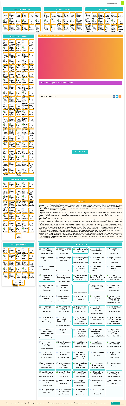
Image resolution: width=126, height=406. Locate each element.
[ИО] (18, 55)
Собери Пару (80, 367)
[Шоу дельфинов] (31, 164)
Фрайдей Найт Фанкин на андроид (114, 323)
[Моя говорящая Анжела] (79, 15)
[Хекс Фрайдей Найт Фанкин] (80, 331)
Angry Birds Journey (97, 367)
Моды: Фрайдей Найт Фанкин (97, 336)
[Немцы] (31, 126)
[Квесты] (31, 230)
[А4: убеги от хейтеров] (114, 343)
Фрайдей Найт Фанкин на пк (97, 323)
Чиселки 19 (114, 262)
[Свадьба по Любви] (114, 308)
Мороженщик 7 (97, 253)
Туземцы (97, 288)
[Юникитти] (12, 171)
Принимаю (115, 403)
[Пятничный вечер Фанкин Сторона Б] (63, 320)
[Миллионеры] (31, 119)
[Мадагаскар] (31, 113)
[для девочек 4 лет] (25, 251)
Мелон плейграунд (47, 253)
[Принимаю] (124, 403)
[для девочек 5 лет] (31, 251)
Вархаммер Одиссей (97, 313)
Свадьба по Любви (114, 311)
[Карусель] (6, 263)
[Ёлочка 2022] (46, 286)
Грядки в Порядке (63, 311)
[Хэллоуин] (25, 164)
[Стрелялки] (12, 28)
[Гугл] (12, 87)
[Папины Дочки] (18, 132)
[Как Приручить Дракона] (31, 100)
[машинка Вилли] (18, 119)
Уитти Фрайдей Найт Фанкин (114, 336)
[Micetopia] (97, 353)
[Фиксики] (31, 158)
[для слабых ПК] (6, 204)
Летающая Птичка (46, 367)
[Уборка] (25, 276)
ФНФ (63, 332)
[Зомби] (120, 15)
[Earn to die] (18, 62)
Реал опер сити (64, 253)
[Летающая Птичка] (46, 364)
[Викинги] (18, 81)
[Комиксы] (25, 107)
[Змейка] (114, 15)
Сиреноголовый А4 (64, 281)
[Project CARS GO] (80, 308)
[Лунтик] (6, 55)
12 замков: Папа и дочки (80, 279)
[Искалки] (18, 100)
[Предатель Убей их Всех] (46, 373)
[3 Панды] (18, 68)
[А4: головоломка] (46, 353)
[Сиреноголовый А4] (63, 277)
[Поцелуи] (25, 270)
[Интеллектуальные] (22, 283)
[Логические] (31, 204)
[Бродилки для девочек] (12, 251)
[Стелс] (12, 223)
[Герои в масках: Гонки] (97, 343)
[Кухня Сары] (12, 113)
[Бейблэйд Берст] (12, 74)
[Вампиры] (6, 81)
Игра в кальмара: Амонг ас (80, 292)
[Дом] (31, 257)
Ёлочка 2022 (47, 290)
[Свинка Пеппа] (79, 22)
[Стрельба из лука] (18, 223)
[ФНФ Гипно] (46, 276)
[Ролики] (12, 276)
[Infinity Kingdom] (97, 373)
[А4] (25, 42)
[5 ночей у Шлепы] (63, 297)
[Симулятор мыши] (12, 151)
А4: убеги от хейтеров (114, 346)
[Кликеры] (25, 204)
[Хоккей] (12, 230)
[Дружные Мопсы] (6, 94)
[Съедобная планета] (31, 49)
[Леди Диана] (97, 297)
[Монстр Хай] (6, 126)
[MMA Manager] (80, 373)
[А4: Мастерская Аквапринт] (80, 354)
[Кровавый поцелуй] (114, 267)
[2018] (6, 185)
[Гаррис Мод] (18, 191)
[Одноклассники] (120, 96)
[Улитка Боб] (95, 28)
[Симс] (6, 151)
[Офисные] (6, 270)
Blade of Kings (46, 322)
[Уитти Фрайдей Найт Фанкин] (114, 331)
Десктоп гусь (97, 262)
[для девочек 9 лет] (25, 257)
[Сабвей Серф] (88, 28)
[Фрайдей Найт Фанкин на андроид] (114, 319)
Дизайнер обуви (64, 346)
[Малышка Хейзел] (6, 119)
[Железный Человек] (12, 94)
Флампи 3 (80, 299)
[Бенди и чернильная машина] (6, 191)
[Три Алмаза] (46, 308)
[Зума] (6, 100)
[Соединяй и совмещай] (80, 258)
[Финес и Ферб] (6, 164)
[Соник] (38, 22)
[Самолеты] (31, 22)
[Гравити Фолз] (101, 15)
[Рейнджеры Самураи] (31, 145)
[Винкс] (25, 81)
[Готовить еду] (53, 15)
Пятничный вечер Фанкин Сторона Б (63, 325)
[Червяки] (25, 55)
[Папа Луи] (60, 22)
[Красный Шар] (18, 42)
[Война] (25, 15)
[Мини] (25, 171)
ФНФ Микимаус (80, 271)
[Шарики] (79, 28)
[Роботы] (18, 145)
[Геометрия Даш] (31, 42)
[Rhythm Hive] (63, 373)
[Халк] (12, 164)
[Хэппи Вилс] (114, 28)
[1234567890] (31, 55)
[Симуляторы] (31, 217)
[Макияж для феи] (80, 343)
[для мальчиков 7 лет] (18, 198)
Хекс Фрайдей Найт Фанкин (80, 336)
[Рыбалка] (25, 217)
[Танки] (19, 28)
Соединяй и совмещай (80, 262)
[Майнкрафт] (95, 22)
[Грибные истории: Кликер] (63, 267)
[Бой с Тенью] (25, 74)
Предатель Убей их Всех (46, 376)
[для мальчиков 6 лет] (12, 198)
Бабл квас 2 (114, 253)
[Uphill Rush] (31, 62)
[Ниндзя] (12, 132)
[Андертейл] (31, 28)
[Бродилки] (19, 15)
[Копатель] (31, 107)
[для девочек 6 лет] (6, 257)
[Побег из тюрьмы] (12, 139)
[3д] (12, 185)
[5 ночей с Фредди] (6, 15)
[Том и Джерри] (12, 158)
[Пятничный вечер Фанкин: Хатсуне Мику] (46, 332)
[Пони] (66, 22)
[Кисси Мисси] (63, 286)
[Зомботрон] (31, 94)
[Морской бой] (6, 211)
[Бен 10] (18, 74)
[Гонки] (31, 15)
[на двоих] (19, 22)
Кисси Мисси (64, 290)
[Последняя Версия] (46, 344)
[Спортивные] (25, 230)
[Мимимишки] (73, 15)
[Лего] (18, 113)
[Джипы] (25, 191)
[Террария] (12, 55)
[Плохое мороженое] (6, 139)
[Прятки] (12, 217)
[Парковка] (25, 211)
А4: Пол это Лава (63, 357)
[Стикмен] (101, 28)
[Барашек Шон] (25, 68)
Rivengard (114, 366)
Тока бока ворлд (47, 301)
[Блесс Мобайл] (114, 353)
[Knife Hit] (6, 68)
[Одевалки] (47, 22)
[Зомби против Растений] (88, 22)
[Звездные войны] (25, 94)
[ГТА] (38, 15)
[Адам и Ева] (12, 68)
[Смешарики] (25, 151)
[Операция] (53, 22)
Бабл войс (80, 251)
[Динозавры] (18, 87)
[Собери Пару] (80, 364)
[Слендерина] (18, 151)
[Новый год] (12, 211)
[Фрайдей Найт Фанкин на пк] (97, 319)
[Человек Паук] (120, 28)
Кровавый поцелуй (114, 271)
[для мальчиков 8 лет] (25, 198)
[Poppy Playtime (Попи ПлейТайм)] (114, 298)
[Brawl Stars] (12, 62)
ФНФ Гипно (46, 279)
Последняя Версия (47, 348)
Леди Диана (97, 301)
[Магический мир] (114, 276)
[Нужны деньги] (114, 22)
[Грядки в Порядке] (63, 308)
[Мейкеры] (66, 15)
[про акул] (6, 145)
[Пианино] (18, 270)
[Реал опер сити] (63, 250)
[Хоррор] (18, 164)
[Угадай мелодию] (25, 158)
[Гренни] (12, 49)
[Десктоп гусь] (97, 258)
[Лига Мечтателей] (114, 286)
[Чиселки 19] (114, 258)
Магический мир (114, 279)
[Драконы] (31, 87)
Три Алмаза (46, 311)
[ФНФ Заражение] (97, 267)
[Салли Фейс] (38, 28)
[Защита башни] (12, 204)
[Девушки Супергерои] (18, 251)
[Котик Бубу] (6, 113)
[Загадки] (18, 94)
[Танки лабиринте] (31, 151)
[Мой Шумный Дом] (25, 49)
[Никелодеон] (6, 132)
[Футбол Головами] (18, 49)
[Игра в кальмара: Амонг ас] (80, 287)
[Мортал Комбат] (25, 126)
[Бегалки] (18, 185)
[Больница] (6, 251)
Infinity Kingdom (97, 376)
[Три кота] (18, 158)
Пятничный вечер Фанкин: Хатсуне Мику (46, 338)
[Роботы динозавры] (25, 145)
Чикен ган (47, 260)
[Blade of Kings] (46, 318)
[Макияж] (25, 263)
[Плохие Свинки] (31, 132)
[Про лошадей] (31, 270)
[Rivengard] (114, 363)
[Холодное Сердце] (15, 283)
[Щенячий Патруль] (6, 171)
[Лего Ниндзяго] (6, 62)
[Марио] (107, 22)
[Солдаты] (6, 223)
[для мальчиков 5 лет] (6, 198)
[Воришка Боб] (88, 15)
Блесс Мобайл (114, 357)
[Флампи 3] (80, 296)
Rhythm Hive (64, 376)
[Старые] (18, 276)
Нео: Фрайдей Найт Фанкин (80, 323)
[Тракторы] (6, 230)
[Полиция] (6, 217)
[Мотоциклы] (18, 126)
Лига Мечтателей (114, 290)
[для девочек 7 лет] (12, 257)
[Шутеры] (18, 230)
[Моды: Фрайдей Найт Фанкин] (97, 331)
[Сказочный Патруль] (6, 74)
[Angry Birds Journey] (97, 364)
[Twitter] (117, 96)
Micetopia (97, 355)
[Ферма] (66, 28)
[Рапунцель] (12, 145)
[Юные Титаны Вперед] (18, 171)
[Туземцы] (97, 286)
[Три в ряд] (53, 28)
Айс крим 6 (46, 269)
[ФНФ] (63, 330)
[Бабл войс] (80, 249)
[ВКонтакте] (114, 96)
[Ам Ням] (12, 15)
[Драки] (6, 22)
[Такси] (31, 223)
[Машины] (18, 236)
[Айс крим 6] (46, 266)
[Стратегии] (6, 28)
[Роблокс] (25, 22)
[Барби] (47, 15)
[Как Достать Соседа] (25, 100)
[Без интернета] (31, 185)
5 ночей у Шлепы (63, 301)
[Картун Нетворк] (12, 107)
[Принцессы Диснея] (31, 139)
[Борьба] (12, 191)
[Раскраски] (60, 28)
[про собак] (73, 22)
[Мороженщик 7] (97, 250)
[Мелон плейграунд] (46, 250)
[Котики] (60, 15)
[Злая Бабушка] (107, 15)
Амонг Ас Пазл (63, 367)
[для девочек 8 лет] (18, 257)
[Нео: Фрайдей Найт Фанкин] (80, 319)
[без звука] (25, 185)
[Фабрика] (31, 276)
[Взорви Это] (12, 81)
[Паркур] (31, 211)
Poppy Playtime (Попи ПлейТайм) (114, 302)
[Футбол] (25, 28)
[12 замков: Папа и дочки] (80, 276)
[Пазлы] (12, 270)
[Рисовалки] (6, 276)
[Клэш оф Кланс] (18, 107)
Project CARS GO (80, 311)
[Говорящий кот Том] (95, 15)
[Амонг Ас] (6, 49)
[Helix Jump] (25, 62)
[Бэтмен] (31, 74)
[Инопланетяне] (12, 100)
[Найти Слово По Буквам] (97, 276)
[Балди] (31, 68)
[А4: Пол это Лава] (63, 353)
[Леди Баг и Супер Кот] (25, 113)
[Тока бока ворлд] (46, 297)
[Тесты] (47, 28)
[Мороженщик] (31, 171)
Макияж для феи (80, 346)
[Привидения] (25, 139)
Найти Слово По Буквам (97, 279)
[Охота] (18, 211)
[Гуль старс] (63, 258)
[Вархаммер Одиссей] (97, 308)
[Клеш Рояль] (101, 22)
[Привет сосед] (18, 139)
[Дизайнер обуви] (63, 343)
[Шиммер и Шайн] (73, 28)
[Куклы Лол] (12, 263)
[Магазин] (18, 263)
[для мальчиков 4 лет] (31, 191)
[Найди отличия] (31, 263)
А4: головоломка (46, 357)
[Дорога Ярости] (25, 87)
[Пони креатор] (6, 42)
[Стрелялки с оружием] (25, 223)
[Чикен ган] (46, 258)
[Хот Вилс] (107, 28)
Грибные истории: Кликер (63, 271)
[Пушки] (18, 217)
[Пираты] (25, 132)
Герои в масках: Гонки (97, 346)
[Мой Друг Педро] (12, 126)
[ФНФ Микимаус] (80, 267)
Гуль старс (63, 260)
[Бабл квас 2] (114, 250)
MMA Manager (80, 376)
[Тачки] (6, 158)
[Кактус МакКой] (6, 107)
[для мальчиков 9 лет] (31, 198)
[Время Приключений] (31, 81)
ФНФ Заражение (97, 271)
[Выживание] (6, 87)
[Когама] (12, 22)
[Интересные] (18, 204)
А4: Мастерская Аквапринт (80, 359)
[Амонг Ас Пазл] (63, 364)
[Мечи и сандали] (25, 119)
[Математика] (12, 119)
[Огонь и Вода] (120, 22)
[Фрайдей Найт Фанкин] (12, 42)
